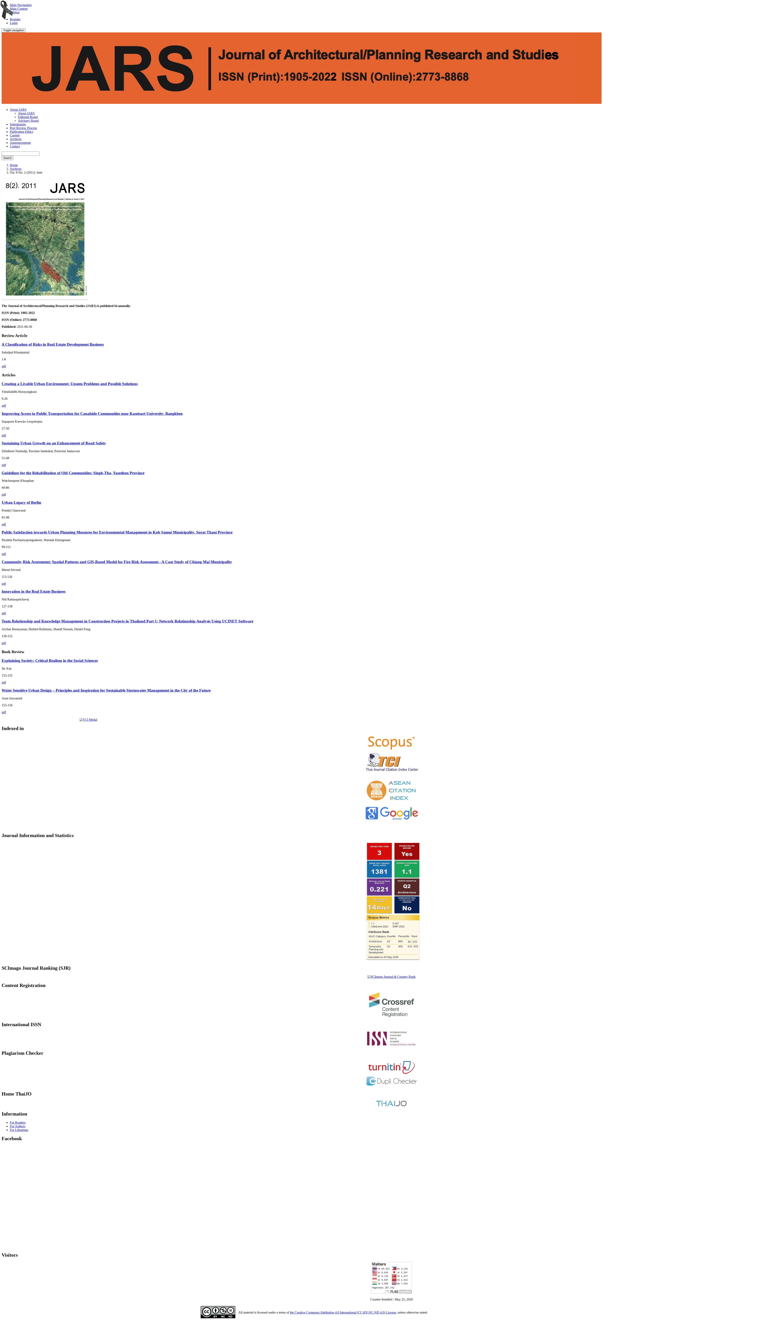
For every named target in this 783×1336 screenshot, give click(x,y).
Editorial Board (28, 117)
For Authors (17, 1126)
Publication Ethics (21, 131)
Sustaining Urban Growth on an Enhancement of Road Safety (54, 443)
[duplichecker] (392, 1085)
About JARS (26, 113)
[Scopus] (391, 749)
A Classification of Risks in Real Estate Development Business (53, 344)
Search (7, 158)
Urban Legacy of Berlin (21, 502)
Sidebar (15, 12)
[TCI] (391, 771)
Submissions (18, 124)
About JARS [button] (18, 109)
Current (15, 135)
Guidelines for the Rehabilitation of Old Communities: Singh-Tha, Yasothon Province (73, 473)
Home (14, 165)
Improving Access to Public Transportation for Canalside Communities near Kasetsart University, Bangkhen (92, 413)
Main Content (19, 8)
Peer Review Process (23, 128)
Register (15, 19)
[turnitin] (391, 1073)
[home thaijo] (391, 1105)
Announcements (20, 142)
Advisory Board (28, 120)
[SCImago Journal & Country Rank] (391, 976)
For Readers (17, 1122)
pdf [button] (4, 366)
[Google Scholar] (392, 820)
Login (14, 23)
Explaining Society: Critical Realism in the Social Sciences (50, 660)
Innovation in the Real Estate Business (33, 591)
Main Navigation (21, 5)
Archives (15, 139)
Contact (15, 146)
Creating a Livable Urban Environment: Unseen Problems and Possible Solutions (70, 384)
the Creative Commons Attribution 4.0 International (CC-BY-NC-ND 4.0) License (343, 1312)
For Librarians (19, 1130)
